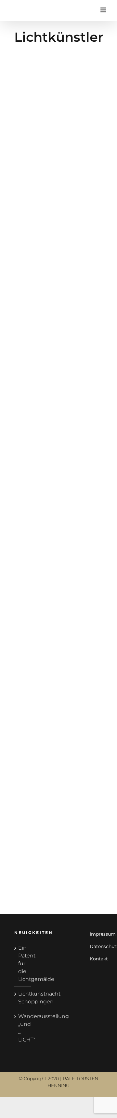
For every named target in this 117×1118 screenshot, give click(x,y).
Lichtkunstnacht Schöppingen (23, 998)
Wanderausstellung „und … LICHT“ (23, 1028)
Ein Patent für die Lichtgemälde (23, 963)
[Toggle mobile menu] (103, 10)
